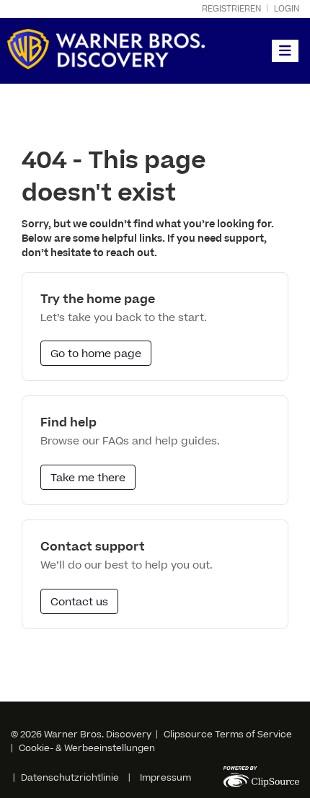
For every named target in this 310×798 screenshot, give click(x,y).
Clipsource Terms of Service (228, 734)
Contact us (79, 602)
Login (286, 9)
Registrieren (231, 9)
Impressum (165, 777)
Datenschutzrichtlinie (70, 777)
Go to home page (95, 353)
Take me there (87, 478)
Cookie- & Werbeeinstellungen (87, 748)
